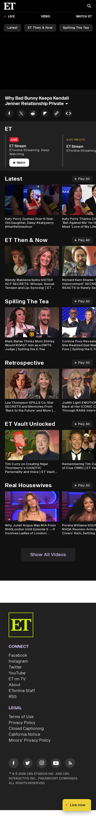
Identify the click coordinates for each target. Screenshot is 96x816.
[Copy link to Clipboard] (56, 114)
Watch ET (84, 16)
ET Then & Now (40, 28)
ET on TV (17, 679)
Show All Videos (48, 554)
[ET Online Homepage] (11, 6)
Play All (84, 179)
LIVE (11, 16)
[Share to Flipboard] (44, 114)
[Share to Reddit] (33, 114)
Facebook (18, 655)
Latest (12, 28)
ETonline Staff (22, 691)
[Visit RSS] (70, 764)
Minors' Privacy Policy (30, 740)
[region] (48, 62)
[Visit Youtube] (56, 763)
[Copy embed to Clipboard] (68, 114)
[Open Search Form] (89, 6)
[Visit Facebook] (13, 764)
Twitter (15, 667)
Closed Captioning (26, 729)
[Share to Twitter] (21, 114)
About (14, 685)
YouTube (17, 673)
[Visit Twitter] (27, 764)
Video (45, 16)
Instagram (18, 661)
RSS (13, 697)
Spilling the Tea (76, 28)
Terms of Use (21, 717)
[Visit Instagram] (42, 764)
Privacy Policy (22, 723)
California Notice (24, 734)
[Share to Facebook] (9, 114)
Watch (21, 163)
